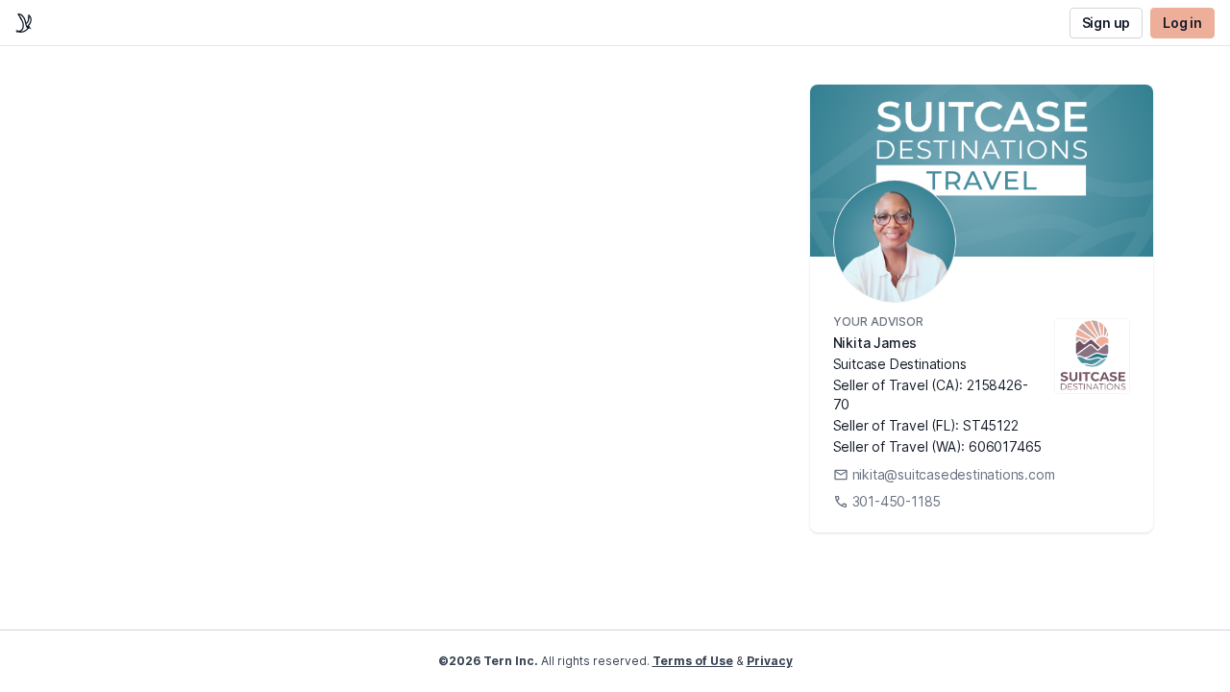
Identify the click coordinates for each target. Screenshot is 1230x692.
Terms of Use (692, 661)
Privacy (770, 661)
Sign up (1106, 22)
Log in (1182, 22)
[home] (24, 23)
